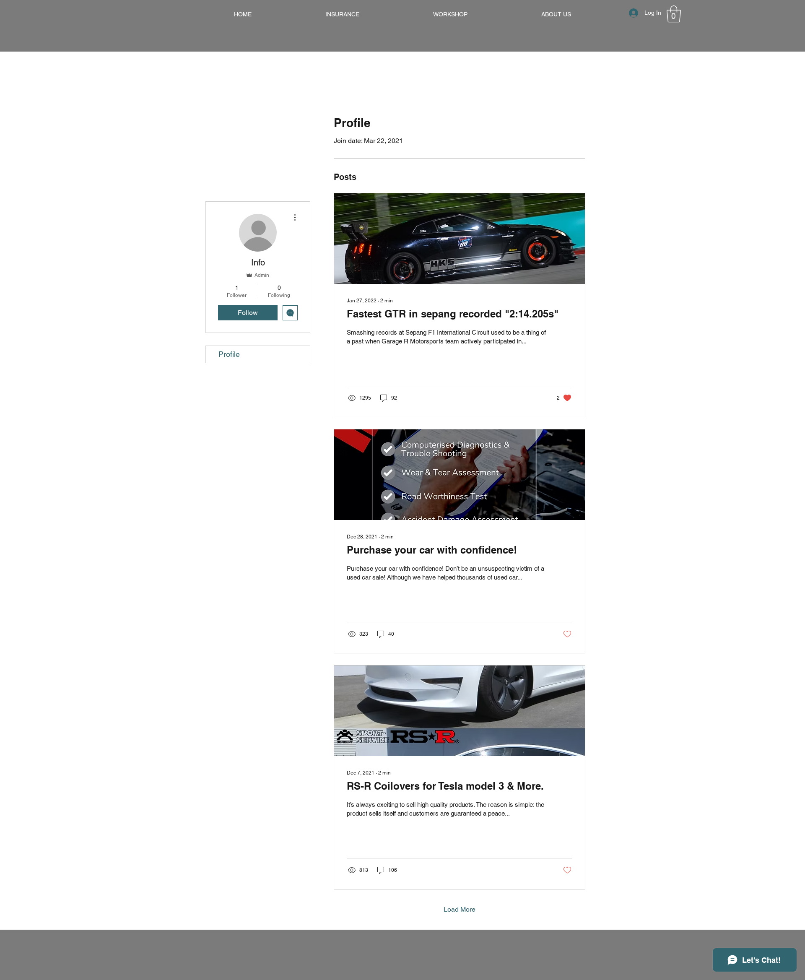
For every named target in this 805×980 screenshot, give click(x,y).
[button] (674, 13)
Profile (229, 354)
